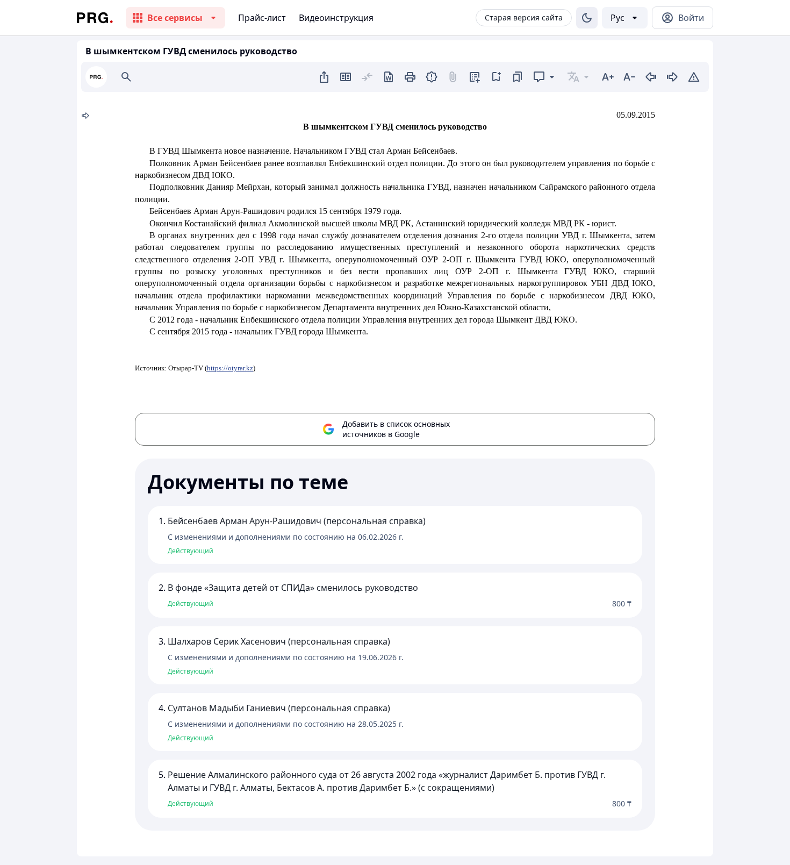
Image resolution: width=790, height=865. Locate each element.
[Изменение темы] (587, 17)
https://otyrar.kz (230, 368)
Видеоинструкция (336, 18)
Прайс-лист (262, 18)
